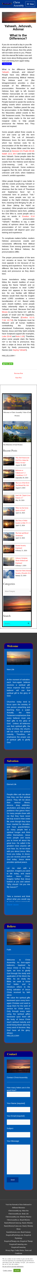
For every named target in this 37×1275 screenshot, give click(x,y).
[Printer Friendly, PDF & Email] (7, 363)
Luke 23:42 (7, 336)
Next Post (18, 377)
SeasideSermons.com (13, 1232)
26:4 (15, 154)
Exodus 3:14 (28, 216)
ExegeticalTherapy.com (11, 1241)
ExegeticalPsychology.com (14, 1235)
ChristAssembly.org (14, 1210)
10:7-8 (10, 320)
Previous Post (18, 373)
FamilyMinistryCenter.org (12, 1223)
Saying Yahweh (19, 350)
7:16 (4, 320)
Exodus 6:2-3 (27, 317)
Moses (5, 312)
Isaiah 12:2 (7, 154)
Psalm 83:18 (28, 151)
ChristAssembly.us (13, 1220)
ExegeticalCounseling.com (18, 1244)
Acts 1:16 (20, 336)
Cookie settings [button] (7, 1270)
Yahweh (5, 72)
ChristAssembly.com (12, 1217)
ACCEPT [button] (17, 1270)
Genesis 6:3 (17, 151)
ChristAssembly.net (14, 1214)
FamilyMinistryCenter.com (13, 1226)
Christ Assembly (19, 3)
